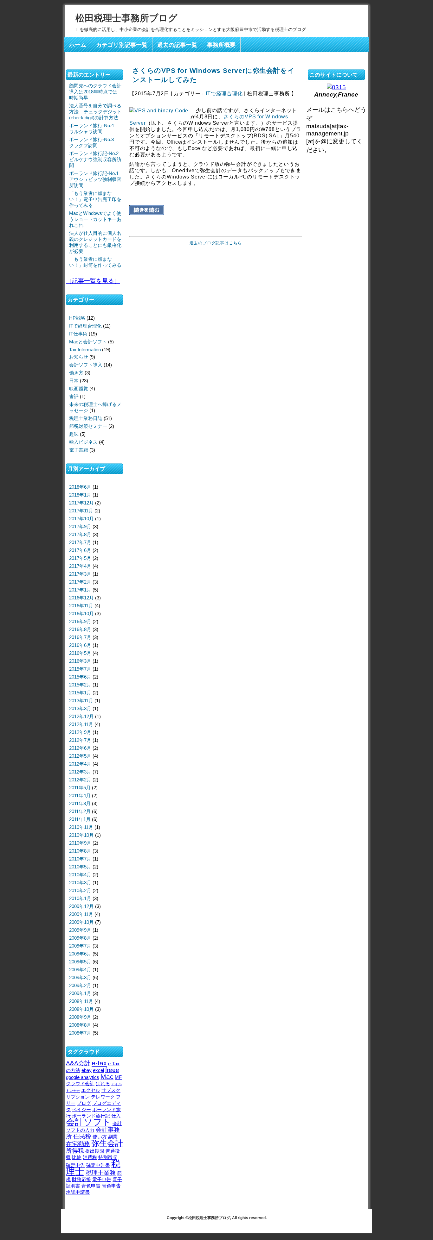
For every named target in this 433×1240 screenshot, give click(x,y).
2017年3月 (80, 574)
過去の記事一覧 (177, 45)
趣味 (74, 434)
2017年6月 (80, 550)
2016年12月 (81, 597)
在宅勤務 (78, 1144)
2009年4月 (80, 969)
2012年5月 (80, 756)
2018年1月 (80, 495)
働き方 (76, 372)
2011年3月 (80, 803)
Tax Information (85, 349)
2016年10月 (81, 613)
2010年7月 (80, 858)
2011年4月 (80, 795)
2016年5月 (80, 653)
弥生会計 (107, 1143)
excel (98, 1070)
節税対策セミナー (88, 426)
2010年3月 (80, 882)
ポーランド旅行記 (91, 1115)
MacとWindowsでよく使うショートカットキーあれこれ (95, 219)
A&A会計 (78, 1063)
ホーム (77, 45)
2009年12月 (81, 906)
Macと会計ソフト (88, 341)
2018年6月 (80, 487)
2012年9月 (80, 732)
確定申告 (75, 1165)
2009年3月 (80, 977)
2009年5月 (80, 961)
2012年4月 (80, 764)
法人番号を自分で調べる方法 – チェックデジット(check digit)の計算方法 (95, 111)
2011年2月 (80, 811)
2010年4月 (80, 874)
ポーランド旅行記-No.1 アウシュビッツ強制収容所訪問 (95, 179)
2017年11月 (81, 510)
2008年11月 (81, 1001)
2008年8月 (80, 1025)
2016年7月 (80, 637)
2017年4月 (80, 566)
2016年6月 (80, 645)
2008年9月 (80, 1017)
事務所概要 (221, 45)
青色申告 (90, 1185)
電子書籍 (78, 450)
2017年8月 (80, 534)
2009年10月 (81, 922)
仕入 (116, 1115)
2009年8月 (80, 938)
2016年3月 (80, 661)
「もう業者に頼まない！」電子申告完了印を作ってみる (95, 199)
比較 (76, 1157)
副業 (113, 1136)
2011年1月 (80, 819)
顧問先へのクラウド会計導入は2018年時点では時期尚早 (95, 91)
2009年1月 (80, 993)
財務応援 (81, 1179)
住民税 (82, 1136)
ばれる (103, 1083)
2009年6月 (80, 953)
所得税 (75, 1150)
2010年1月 (80, 898)
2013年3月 (80, 708)
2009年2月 (80, 985)
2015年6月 (80, 676)
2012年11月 (81, 724)
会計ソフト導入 (85, 364)
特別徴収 (107, 1157)
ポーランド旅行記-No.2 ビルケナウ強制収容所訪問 (95, 159)
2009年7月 (80, 946)
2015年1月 (80, 692)
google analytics (82, 1077)
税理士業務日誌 (85, 418)
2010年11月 (81, 827)
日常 (74, 380)
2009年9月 (80, 930)
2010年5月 (80, 866)
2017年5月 (80, 558)
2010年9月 (80, 843)
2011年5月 (80, 787)
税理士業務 (101, 1172)
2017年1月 (80, 589)
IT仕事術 (78, 333)
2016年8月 (80, 629)
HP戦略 (77, 318)
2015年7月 (80, 669)
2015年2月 (80, 684)
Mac (106, 1076)
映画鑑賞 (78, 388)
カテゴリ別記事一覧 (121, 45)
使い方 (100, 1136)
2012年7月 (80, 740)
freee (112, 1070)
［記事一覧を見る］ (93, 280)
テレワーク (103, 1096)
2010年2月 (80, 890)
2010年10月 (81, 835)
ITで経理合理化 (224, 93)
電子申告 (101, 1179)
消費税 (90, 1157)
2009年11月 (81, 914)
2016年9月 (80, 621)
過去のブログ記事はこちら (216, 243)
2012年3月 (80, 771)
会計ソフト (88, 1122)
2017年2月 (80, 582)
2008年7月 (80, 1033)
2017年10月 (81, 518)
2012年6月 (80, 748)
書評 (74, 396)
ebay (86, 1070)
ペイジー (81, 1109)
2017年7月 (80, 542)
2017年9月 (80, 526)
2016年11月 (81, 605)
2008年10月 (81, 1009)
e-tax (99, 1063)
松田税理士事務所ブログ (126, 18)
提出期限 (94, 1151)
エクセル (90, 1090)
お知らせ (78, 357)
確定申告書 (98, 1165)
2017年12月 (81, 502)
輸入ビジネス (83, 442)
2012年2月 (80, 779)
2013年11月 (81, 700)
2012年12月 (81, 716)
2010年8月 (80, 851)
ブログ (84, 1103)
